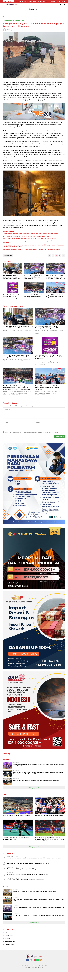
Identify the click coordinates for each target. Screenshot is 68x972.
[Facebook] (27, 960)
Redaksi (33, 965)
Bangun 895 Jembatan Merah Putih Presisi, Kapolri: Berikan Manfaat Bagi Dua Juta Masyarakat (31, 249)
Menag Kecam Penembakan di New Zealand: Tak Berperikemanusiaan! (28, 863)
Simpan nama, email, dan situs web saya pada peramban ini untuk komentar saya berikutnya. (31, 432)
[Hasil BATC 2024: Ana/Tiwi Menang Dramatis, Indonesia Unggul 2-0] (18, 828)
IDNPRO (9, 29)
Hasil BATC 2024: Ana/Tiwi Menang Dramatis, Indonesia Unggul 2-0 (16, 838)
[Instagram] (34, 960)
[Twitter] (31, 960)
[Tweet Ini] (53, 255)
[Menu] (4, 4)
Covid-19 (7, 939)
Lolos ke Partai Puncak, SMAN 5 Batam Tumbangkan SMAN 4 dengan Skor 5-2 (26, 236)
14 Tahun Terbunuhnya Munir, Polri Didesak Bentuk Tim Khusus (25, 880)
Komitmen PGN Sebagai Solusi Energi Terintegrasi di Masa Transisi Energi (34, 891)
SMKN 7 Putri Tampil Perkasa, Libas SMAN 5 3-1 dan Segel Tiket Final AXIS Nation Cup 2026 (29, 238)
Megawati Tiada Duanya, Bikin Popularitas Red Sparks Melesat (49, 816)
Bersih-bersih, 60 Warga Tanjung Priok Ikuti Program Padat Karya (26, 869)
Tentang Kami (25, 965)
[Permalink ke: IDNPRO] (4, 30)
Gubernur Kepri (9, 944)
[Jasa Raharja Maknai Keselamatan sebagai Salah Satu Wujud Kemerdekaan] (7, 781)
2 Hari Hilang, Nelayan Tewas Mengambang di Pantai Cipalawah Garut (27, 874)
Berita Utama (20, 20)
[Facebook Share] (49, 255)
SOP (39, 965)
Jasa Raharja (9, 936)
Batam (5, 20)
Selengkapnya (33, 788)
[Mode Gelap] (61, 4)
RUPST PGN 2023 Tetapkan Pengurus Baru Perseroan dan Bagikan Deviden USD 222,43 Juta (39, 900)
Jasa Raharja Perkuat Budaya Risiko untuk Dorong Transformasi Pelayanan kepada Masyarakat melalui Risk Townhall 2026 (38, 773)
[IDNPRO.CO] (11, 4)
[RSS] (40, 960)
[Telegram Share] (60, 255)
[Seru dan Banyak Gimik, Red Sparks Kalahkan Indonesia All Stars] (18, 805)
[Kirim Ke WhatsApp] (63, 255)
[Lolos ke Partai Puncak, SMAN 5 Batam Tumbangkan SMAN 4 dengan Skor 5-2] (34, 268)
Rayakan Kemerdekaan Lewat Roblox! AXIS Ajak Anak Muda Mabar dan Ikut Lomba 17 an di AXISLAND (38, 765)
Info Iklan (44, 965)
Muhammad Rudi (10, 941)
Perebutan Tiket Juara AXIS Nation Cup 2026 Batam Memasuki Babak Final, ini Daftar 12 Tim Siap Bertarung (32, 241)
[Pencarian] (64, 4)
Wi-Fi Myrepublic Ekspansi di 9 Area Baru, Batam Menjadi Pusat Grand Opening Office (38, 907)
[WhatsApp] (37, 960)
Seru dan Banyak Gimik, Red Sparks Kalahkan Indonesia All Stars (16, 816)
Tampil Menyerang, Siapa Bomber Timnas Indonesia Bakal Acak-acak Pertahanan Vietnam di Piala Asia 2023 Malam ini (49, 839)
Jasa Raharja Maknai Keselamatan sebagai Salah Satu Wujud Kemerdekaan (36, 780)
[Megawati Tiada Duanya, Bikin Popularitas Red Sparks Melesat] (50, 805)
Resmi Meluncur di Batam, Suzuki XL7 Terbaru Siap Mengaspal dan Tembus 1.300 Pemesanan (30, 233)
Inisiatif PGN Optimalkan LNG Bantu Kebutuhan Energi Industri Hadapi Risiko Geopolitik (38, 915)
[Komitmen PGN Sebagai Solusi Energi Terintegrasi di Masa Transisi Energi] (7, 892)
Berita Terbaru (11, 20)
